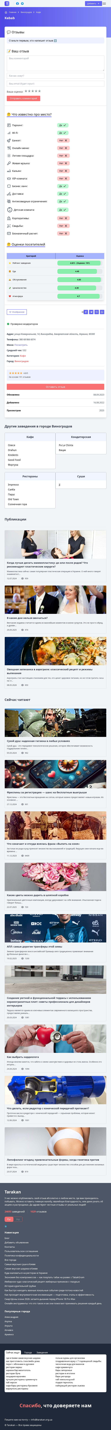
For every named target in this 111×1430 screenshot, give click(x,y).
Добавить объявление (17, 1242)
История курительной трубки (20, 1286)
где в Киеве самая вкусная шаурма (23, 1358)
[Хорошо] (36, 91)
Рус (9, 1219)
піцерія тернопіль (64, 1382)
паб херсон (11, 1382)
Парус (11, 494)
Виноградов (22, 361)
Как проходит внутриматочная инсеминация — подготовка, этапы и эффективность (49, 1294)
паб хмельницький (65, 1379)
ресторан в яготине (65, 1373)
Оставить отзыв (55, 386)
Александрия (11, 1317)
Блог (7, 1238)
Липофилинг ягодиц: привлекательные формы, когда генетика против (53, 1159)
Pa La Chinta (66, 445)
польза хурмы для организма (70, 1358)
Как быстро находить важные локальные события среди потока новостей (44, 1290)
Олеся (11, 445)
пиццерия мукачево (16, 1376)
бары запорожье (64, 1370)
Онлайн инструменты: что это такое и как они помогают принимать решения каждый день (53, 1303)
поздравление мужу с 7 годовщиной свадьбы (78, 1361)
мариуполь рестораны (17, 1388)
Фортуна (13, 464)
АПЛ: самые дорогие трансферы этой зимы (34, 946)
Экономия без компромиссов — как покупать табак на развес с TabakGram (44, 1277)
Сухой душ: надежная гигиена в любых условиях (38, 741)
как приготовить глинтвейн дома (23, 1361)
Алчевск (9, 1330)
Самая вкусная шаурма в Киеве (21, 1268)
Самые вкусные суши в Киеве (20, 1264)
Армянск (9, 1334)
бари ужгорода (63, 1376)
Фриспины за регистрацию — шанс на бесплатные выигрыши (47, 792)
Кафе (23, 355)
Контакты (10, 1246)
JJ (59, 484)
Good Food (14, 459)
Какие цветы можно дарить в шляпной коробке (38, 895)
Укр (18, 1219)
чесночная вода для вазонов (70, 1364)
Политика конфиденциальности (22, 1255)
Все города (10, 1259)
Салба (11, 489)
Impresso (13, 484)
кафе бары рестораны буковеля (21, 1385)
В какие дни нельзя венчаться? (27, 618)
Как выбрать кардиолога (23, 1057)
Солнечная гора (17, 504)
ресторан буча (13, 1373)
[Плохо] (29, 91)
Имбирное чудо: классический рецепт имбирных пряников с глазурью (42, 1281)
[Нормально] (32, 91)
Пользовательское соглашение (21, 1251)
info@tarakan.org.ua (41, 1419)
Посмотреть (21, 344)
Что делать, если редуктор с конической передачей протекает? (48, 1108)
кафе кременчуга (64, 1367)
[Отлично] (39, 91)
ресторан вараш (14, 1367)
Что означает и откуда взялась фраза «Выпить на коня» (43, 843)
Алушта (8, 1325)
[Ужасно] (26, 91)
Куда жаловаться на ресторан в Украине (26, 1272)
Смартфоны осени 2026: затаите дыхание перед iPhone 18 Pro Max (40, 1299)
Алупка (8, 1321)
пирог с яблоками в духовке (20, 1364)
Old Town (13, 499)
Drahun (12, 450)
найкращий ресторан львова (70, 1385)
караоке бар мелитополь (18, 1370)
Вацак (62, 450)
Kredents (13, 455)
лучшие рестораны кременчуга (21, 1379)
